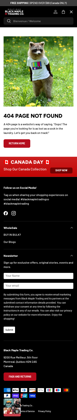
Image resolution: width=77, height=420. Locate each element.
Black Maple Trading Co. (22, 405)
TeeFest (11, 24)
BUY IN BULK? (12, 234)
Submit (9, 329)
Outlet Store (14, 116)
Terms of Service (27, 411)
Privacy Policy (44, 411)
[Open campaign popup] (12, 407)
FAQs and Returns (20, 376)
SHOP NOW (61, 170)
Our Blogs (10, 241)
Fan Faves (12, 37)
